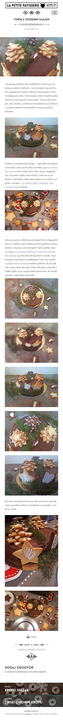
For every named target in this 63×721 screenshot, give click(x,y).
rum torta (40, 649)
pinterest (41, 12)
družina (21, 649)
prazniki (30, 649)
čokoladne (23, 263)
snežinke (43, 183)
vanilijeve (10, 263)
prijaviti (42, 671)
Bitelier (29, 714)
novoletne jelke (29, 183)
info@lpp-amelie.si (31, 711)
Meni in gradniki (54, 14)
